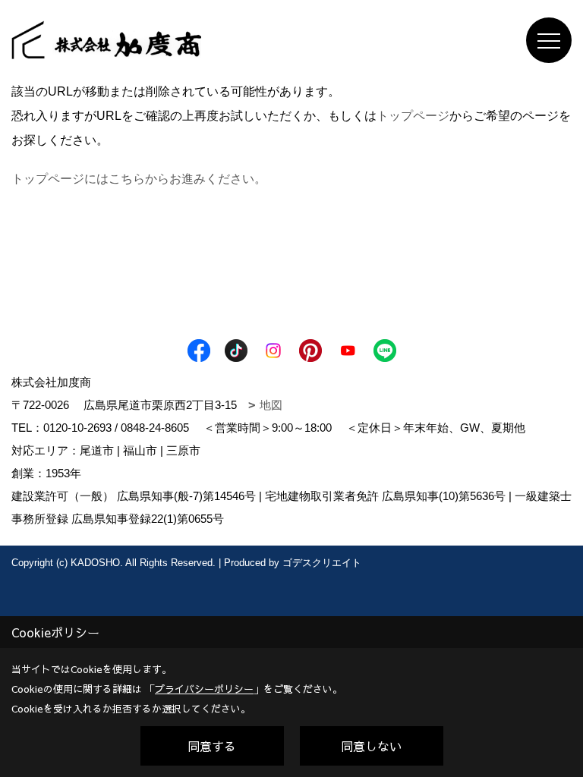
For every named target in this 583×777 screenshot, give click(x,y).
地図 (271, 404)
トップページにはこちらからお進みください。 (138, 178)
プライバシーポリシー (204, 689)
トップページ (413, 115)
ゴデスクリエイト (321, 562)
